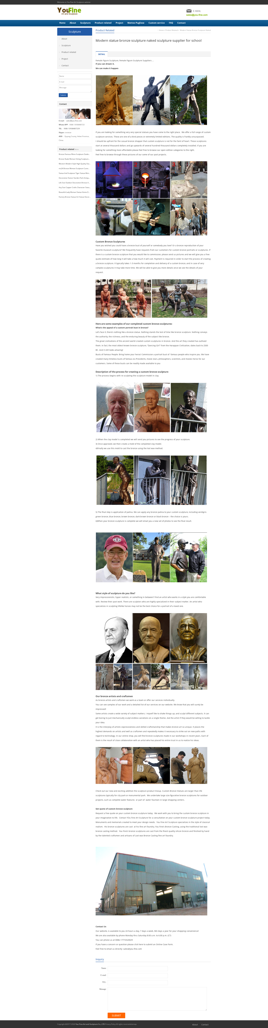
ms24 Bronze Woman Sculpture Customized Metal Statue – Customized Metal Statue (92, 168)
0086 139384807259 (72, 128)
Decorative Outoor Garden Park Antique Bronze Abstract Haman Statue (86, 178)
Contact (181, 22)
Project (119, 22)
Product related (103, 22)
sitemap (133, 1024)
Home (62, 22)
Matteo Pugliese (135, 22)
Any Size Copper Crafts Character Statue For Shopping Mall (82, 187)
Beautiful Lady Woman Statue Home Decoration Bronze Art (82, 192)
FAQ (171, 22)
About (73, 22)
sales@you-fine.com (74, 121)
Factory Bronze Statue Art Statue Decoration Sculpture (80, 197)
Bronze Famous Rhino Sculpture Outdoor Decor (77, 154)
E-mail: (103, 975)
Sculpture (85, 22)
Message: (103, 989)
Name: (104, 968)
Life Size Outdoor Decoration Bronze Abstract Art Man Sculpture (84, 182)
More (77, 149)
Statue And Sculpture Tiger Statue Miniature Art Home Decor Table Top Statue (89, 173)
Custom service (157, 22)
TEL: (104, 982)
